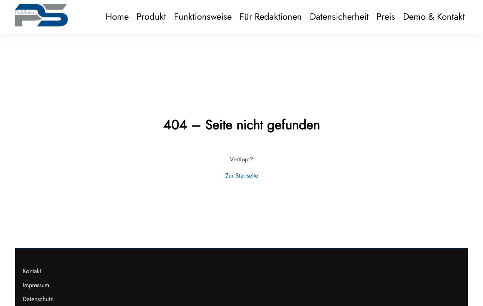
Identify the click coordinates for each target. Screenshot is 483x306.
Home (117, 16)
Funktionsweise (203, 16)
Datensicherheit (339, 16)
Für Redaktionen (271, 16)
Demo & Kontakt (434, 16)
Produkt (151, 16)
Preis (386, 16)
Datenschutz (38, 299)
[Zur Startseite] (41, 24)
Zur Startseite (241, 175)
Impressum (36, 285)
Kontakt (32, 271)
